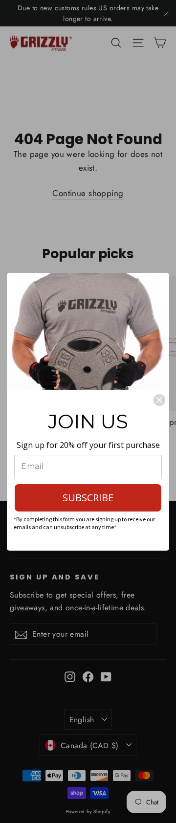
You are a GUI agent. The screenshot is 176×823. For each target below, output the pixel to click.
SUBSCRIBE (88, 497)
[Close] (159, 400)
